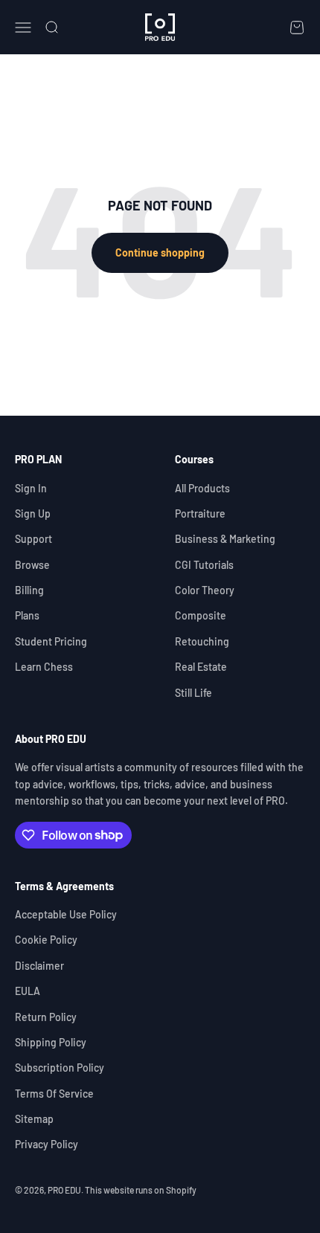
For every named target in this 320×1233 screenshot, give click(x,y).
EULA (27, 991)
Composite (200, 615)
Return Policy (46, 1017)
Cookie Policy (46, 939)
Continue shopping (160, 252)
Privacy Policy (46, 1144)
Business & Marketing (225, 538)
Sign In (31, 488)
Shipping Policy (50, 1042)
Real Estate (201, 666)
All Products (202, 488)
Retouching (202, 641)
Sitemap (34, 1119)
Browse (32, 564)
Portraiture (200, 513)
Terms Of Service (54, 1093)
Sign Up (33, 513)
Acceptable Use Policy (66, 914)
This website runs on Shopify (140, 1190)
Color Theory (204, 590)
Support (33, 538)
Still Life (193, 692)
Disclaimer (39, 965)
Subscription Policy (59, 1067)
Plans (27, 615)
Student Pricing (51, 641)
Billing (29, 590)
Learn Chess (44, 666)
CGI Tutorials (204, 564)
